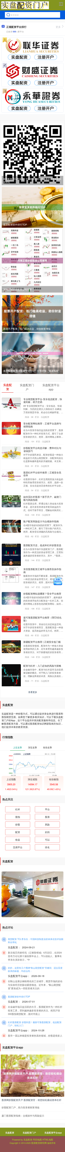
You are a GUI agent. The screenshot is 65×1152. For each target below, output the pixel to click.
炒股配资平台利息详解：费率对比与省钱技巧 (42, 449)
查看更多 (32, 692)
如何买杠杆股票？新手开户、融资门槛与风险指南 (42, 498)
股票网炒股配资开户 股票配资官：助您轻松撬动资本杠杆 (31, 1100)
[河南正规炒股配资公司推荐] (32, 260)
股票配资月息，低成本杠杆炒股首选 (42, 545)
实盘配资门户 (29, 1132)
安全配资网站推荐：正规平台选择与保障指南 (42, 425)
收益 (17, 839)
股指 (17, 816)
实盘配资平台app (53, 1132)
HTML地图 (47, 1139)
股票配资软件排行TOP (15, 224)
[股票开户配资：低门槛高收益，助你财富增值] (32, 313)
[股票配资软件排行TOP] (32, 206)
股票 (47, 816)
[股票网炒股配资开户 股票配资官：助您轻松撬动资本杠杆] (32, 1075)
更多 (58, 27)
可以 (47, 839)
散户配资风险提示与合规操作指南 (41, 521)
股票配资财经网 (39, 1142)
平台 (47, 809)
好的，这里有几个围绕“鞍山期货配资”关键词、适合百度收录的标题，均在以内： (35, 969)
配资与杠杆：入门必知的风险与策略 (42, 665)
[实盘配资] (25, 5)
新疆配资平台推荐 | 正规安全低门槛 (42, 641)
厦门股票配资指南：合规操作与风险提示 (23, 1115)
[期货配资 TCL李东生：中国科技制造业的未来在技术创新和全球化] (32, 154)
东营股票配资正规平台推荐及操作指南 (42, 570)
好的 (47, 832)
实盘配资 (9, 1132)
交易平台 (17, 847)
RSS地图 (37, 1139)
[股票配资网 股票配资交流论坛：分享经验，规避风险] (32, 353)
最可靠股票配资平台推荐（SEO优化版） (42, 619)
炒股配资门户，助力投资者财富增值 (20, 1107)
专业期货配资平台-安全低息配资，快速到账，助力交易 (42, 400)
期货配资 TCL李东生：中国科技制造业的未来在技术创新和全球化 (32, 180)
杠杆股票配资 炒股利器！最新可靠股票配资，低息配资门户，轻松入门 (35, 1024)
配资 (17, 832)
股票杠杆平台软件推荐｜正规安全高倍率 (42, 474)
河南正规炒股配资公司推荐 (17, 289)
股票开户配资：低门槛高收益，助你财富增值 (27, 328)
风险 (47, 824)
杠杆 (17, 809)
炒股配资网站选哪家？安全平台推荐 (42, 593)
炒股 (17, 824)
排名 (47, 847)
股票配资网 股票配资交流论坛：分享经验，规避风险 (30, 370)
